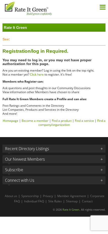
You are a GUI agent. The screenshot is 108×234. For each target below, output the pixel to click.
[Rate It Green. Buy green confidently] (28, 9)
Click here (37, 74)
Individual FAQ (34, 201)
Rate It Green (71, 209)
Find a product (62, 121)
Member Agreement (71, 196)
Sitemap (72, 201)
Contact (87, 201)
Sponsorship (30, 196)
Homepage (10, 121)
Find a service (84, 121)
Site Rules (55, 201)
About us (11, 196)
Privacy (48, 196)
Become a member (35, 121)
